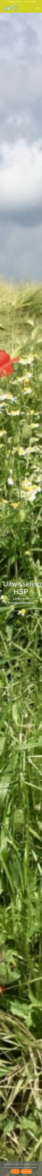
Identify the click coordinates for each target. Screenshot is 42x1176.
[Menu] (37, 8)
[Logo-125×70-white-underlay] (17, 8)
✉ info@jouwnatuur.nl (14, 2)
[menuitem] (14, 1)
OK (15, 1171)
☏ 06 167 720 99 (30, 2)
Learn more (26, 1171)
